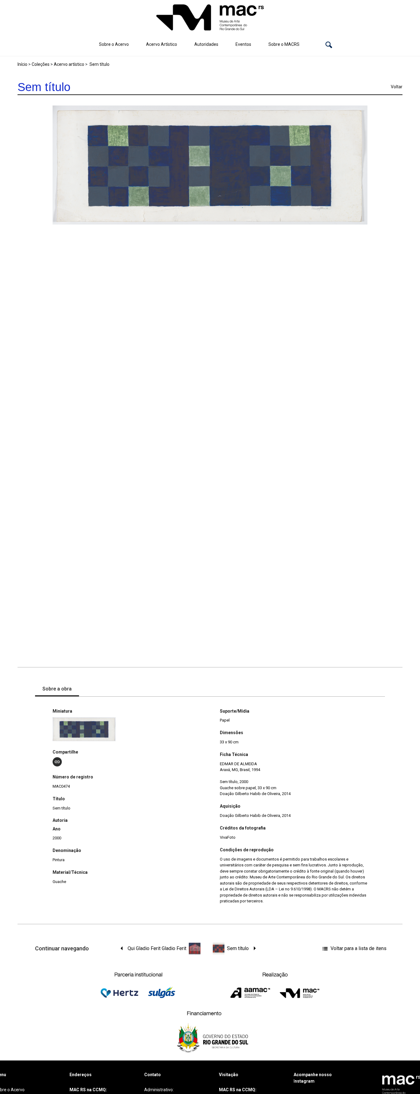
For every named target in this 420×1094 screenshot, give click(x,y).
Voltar (396, 86)
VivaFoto (228, 837)
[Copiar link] (57, 761)
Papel (225, 720)
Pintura (59, 859)
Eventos (243, 44)
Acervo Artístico (161, 44)
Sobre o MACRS (283, 44)
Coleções (41, 64)
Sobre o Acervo (114, 44)
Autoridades (206, 44)
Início (22, 64)
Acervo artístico (69, 64)
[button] (329, 44)
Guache (59, 881)
